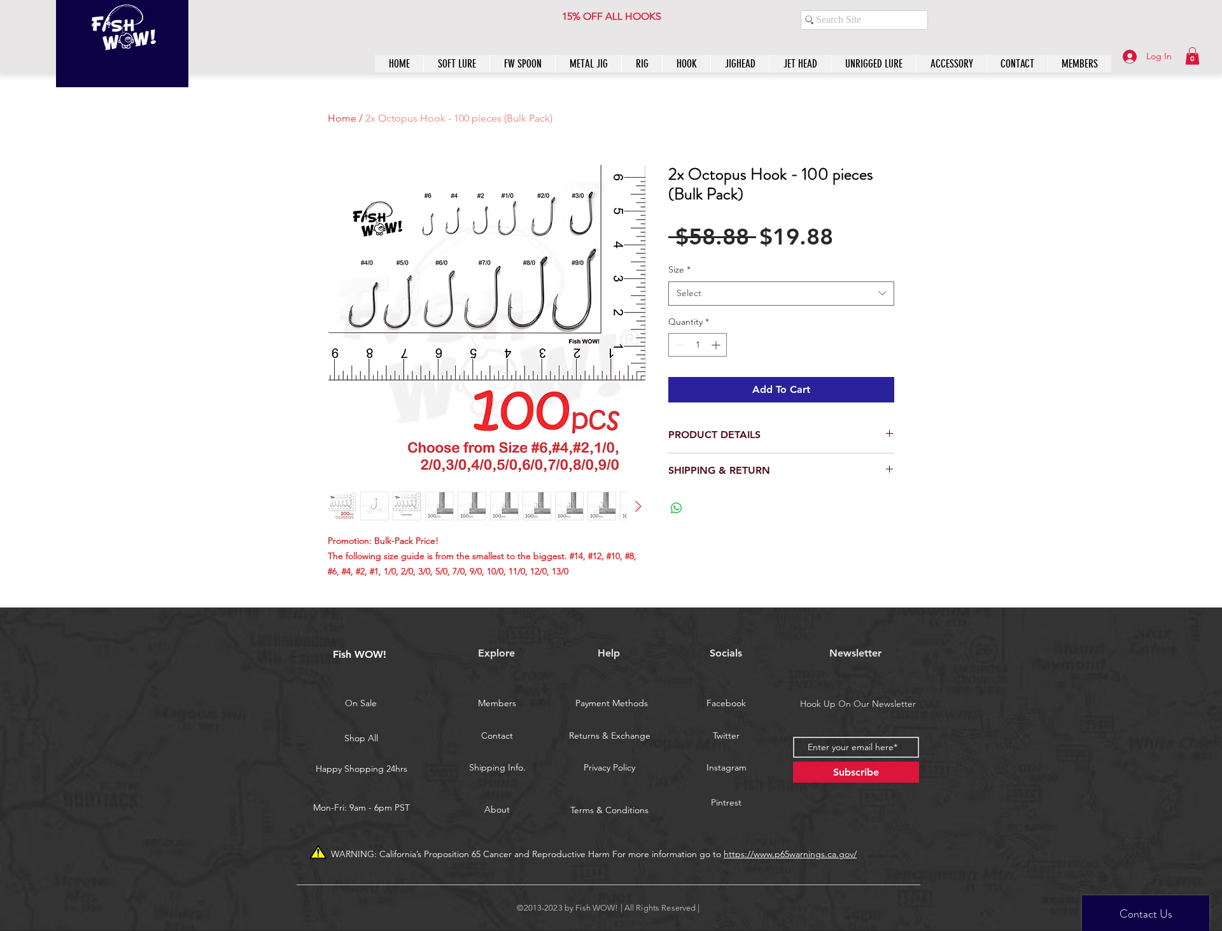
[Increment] (717, 345)
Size (679, 269)
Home (342, 118)
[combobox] (781, 293)
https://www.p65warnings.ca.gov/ (790, 854)
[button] (1192, 55)
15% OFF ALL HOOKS (611, 16)
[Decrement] (678, 345)
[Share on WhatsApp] (676, 508)
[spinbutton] (697, 345)
